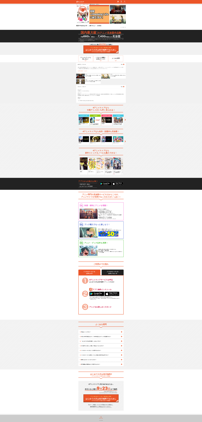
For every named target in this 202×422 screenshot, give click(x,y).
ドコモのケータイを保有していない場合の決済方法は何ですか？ (95, 355)
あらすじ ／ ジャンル (82, 64)
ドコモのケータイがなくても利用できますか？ (91, 350)
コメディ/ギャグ (80, 70)
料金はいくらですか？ (86, 331)
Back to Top (101, 418)
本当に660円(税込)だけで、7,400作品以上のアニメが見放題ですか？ (96, 336)
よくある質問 (116, 58)
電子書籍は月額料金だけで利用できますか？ (90, 364)
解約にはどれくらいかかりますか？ (88, 359)
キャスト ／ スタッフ (82, 86)
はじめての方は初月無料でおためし (101, 49)
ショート (85, 70)
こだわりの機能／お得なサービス (101, 58)
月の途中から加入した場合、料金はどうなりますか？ (92, 345)
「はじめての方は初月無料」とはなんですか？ (91, 341)
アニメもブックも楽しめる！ (85, 58)
